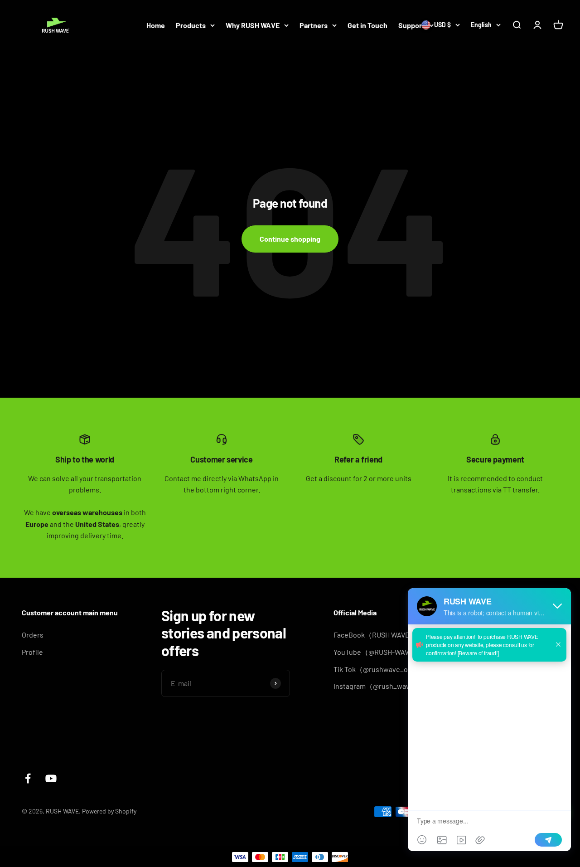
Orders (33, 634)
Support (411, 25)
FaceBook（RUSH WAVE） (375, 634)
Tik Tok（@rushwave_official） (383, 669)
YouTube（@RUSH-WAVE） (377, 652)
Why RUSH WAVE (253, 25)
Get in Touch (367, 25)
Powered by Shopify (109, 811)
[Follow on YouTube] (51, 778)
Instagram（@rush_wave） (377, 686)
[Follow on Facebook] (28, 778)
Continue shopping (290, 238)
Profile (32, 652)
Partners (314, 25)
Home (155, 25)
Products (191, 25)
